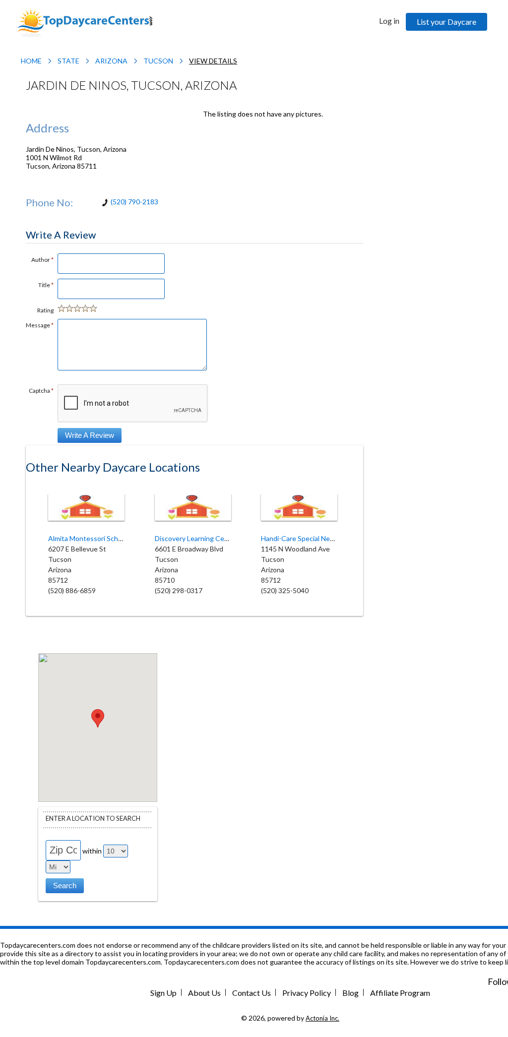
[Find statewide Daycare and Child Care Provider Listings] (85, 21)
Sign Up (163, 992)
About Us (204, 992)
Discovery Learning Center (196, 538)
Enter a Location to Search (93, 818)
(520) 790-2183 (134, 201)
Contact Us (251, 992)
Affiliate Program (400, 992)
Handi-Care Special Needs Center (313, 538)
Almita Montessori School (87, 538)
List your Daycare (446, 21)
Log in (389, 20)
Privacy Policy (306, 992)
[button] (97, 718)
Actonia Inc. (322, 1018)
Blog (350, 992)
